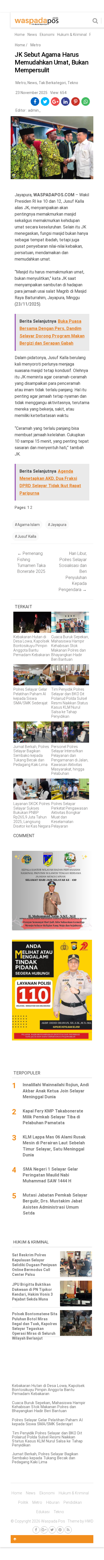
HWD (89, 1521)
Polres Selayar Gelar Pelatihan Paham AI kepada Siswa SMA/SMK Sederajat (47, 1422)
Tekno (72, 83)
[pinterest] (75, 101)
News (32, 34)
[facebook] (35, 101)
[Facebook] (36, 1530)
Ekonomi (47, 34)
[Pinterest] (60, 1530)
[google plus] (55, 101)
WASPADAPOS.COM (53, 194)
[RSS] (68, 1530)
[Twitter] (52, 1530)
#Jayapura (57, 524)
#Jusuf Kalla (25, 536)
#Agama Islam (27, 524)
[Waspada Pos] (37, 24)
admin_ (34, 110)
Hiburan (52, 1502)
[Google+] (44, 1530)
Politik (23, 1502)
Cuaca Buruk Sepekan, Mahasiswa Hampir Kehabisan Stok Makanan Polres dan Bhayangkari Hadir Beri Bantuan (48, 1406)
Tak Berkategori (52, 83)
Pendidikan (72, 1502)
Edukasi (43, 1512)
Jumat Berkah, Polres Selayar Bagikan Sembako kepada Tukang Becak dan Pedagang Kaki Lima (45, 1458)
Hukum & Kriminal (72, 34)
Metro (35, 45)
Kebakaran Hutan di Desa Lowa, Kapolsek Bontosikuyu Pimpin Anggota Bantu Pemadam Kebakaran (48, 1389)
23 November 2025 (31, 93)
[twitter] (45, 101)
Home (20, 34)
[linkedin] (65, 101)
